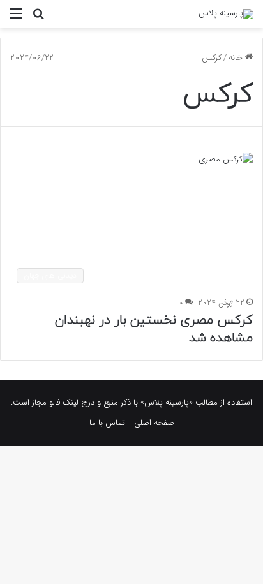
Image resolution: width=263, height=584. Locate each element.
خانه (237, 57)
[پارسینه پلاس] (226, 14)
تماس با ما (107, 423)
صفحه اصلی (154, 423)
